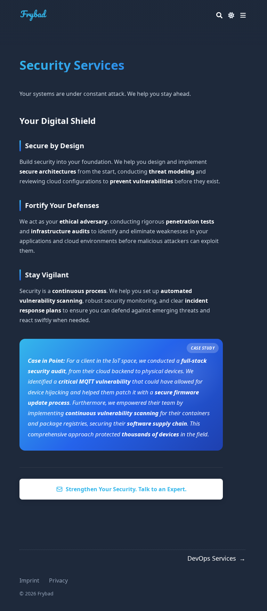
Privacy (58, 580)
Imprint (29, 580)
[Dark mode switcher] (231, 15)
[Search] (219, 15)
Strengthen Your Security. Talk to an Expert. (126, 489)
